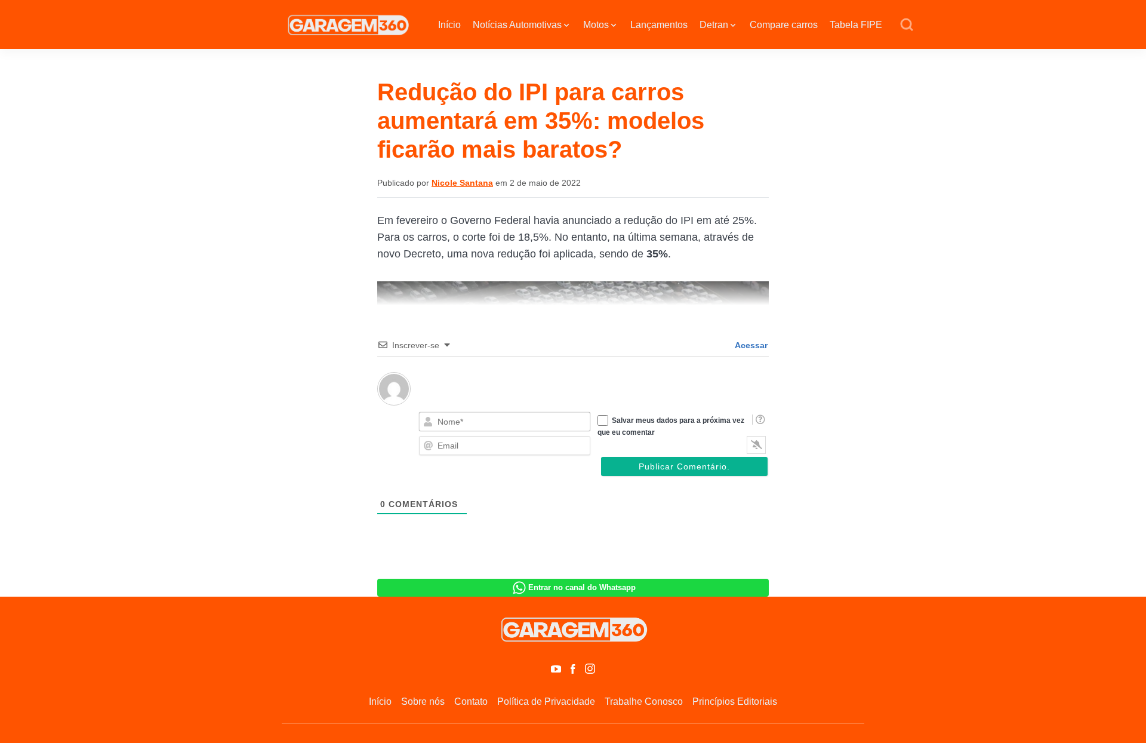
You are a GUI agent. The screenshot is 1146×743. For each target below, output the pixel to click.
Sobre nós (423, 701)
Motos (596, 25)
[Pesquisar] (907, 25)
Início (449, 25)
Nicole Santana (462, 183)
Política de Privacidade (546, 701)
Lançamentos (659, 25)
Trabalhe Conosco (644, 701)
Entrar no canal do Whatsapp (582, 587)
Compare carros (784, 25)
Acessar (750, 345)
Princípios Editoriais (734, 701)
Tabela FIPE (856, 25)
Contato (471, 701)
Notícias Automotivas (517, 25)
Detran (714, 25)
